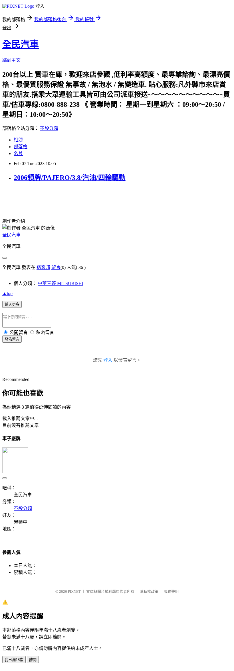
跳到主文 (11, 60)
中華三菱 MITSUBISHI (60, 283)
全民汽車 (20, 44)
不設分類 (49, 128)
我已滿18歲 (14, 660)
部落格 (20, 146)
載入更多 (12, 304)
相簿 (18, 139)
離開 (33, 660)
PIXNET (74, 591)
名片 (18, 153)
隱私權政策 (149, 591)
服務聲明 (171, 591)
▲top (7, 293)
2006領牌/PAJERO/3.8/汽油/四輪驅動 (70, 177)
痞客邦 (43, 267)
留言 (55, 267)
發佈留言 (12, 339)
